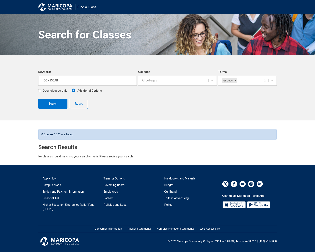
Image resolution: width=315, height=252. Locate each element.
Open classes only (55, 90)
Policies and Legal (115, 204)
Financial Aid (51, 198)
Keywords (45, 72)
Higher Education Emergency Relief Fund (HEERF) (68, 207)
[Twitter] (225, 184)
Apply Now (50, 178)
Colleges (144, 72)
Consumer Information (108, 228)
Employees (111, 191)
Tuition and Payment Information (63, 191)
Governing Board (114, 185)
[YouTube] (242, 184)
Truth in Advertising (176, 198)
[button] (235, 80)
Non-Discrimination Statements (175, 228)
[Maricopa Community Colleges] (64, 241)
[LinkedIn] (259, 184)
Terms (222, 72)
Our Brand (170, 191)
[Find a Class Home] (56, 7)
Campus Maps (52, 185)
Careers (109, 198)
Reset (79, 103)
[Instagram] (251, 184)
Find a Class (87, 7)
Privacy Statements (139, 228)
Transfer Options (114, 178)
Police (168, 204)
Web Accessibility (210, 228)
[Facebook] (234, 184)
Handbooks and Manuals (180, 178)
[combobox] (142, 80)
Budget (168, 185)
